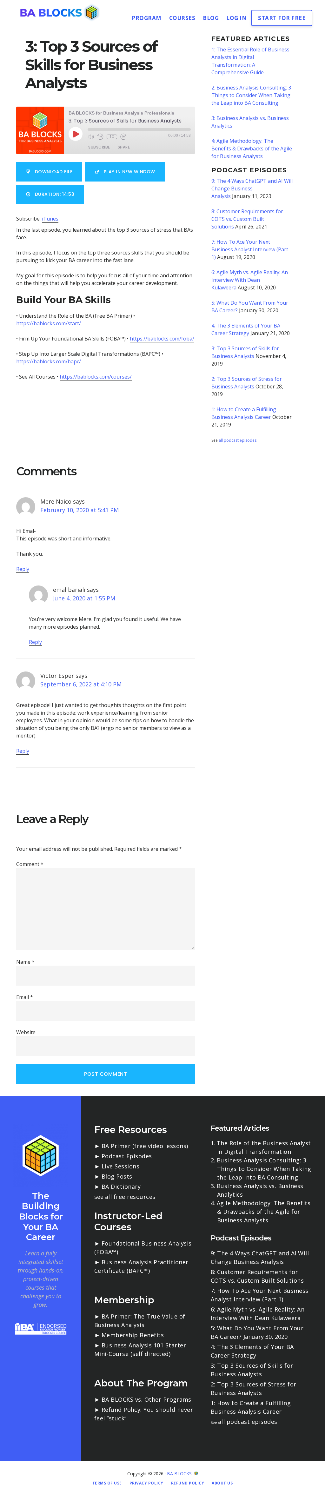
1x (111, 137)
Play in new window (129, 172)
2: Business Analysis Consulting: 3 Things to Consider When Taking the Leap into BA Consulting (251, 95)
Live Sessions (121, 1166)
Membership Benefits (133, 1335)
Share (124, 147)
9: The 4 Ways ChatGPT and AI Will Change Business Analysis (252, 188)
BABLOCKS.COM (60, 12)
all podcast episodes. (238, 440)
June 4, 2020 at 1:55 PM (84, 598)
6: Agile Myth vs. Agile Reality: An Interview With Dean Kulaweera (249, 280)
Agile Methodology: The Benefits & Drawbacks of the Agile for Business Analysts (264, 1211)
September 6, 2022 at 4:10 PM (81, 684)
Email (24, 997)
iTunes (50, 218)
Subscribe (99, 147)
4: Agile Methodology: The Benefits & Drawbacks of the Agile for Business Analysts (251, 148)
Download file (54, 172)
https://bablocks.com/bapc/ (48, 361)
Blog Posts (117, 1176)
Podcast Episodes (127, 1156)
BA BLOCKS (179, 1474)
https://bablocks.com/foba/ (162, 338)
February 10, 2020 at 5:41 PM (79, 510)
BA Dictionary (121, 1186)
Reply (22, 568)
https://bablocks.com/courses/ (96, 376)
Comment (29, 864)
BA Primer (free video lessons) (145, 1146)
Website (26, 1032)
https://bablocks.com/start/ (48, 323)
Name (25, 961)
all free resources (130, 1196)
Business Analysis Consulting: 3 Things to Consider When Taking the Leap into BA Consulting (264, 1168)
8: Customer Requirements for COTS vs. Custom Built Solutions (247, 219)
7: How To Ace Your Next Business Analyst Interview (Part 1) (249, 249)
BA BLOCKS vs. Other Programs (146, 1399)
